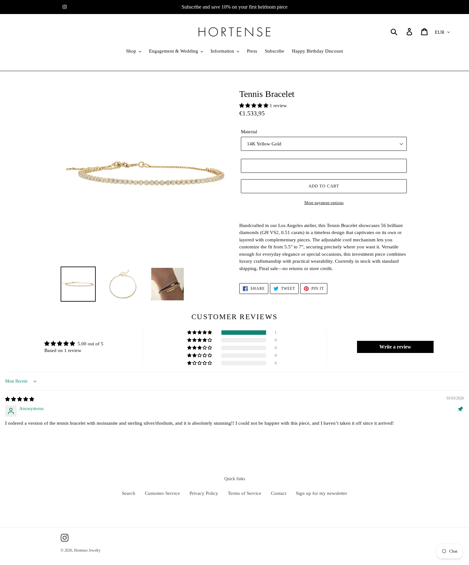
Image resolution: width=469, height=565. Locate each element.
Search (128, 493)
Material (249, 131)
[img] (19, 399)
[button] (254, 105)
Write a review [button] (395, 346)
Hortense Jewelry (87, 550)
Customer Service (162, 493)
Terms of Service (244, 493)
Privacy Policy (204, 493)
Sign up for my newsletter (321, 493)
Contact (278, 493)
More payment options (324, 202)
